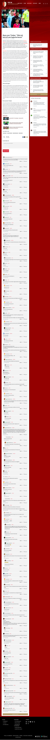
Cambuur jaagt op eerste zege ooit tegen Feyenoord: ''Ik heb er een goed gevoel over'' (38, 74)
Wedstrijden (29, 3)
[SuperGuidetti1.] (4, 307)
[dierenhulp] (4, 291)
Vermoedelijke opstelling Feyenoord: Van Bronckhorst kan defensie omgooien (38, 81)
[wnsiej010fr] (4, 548)
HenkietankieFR (7, 596)
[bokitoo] (4, 382)
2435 (46, 60)
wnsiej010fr (8, 548)
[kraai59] (4, 217)
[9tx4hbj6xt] (4, 512)
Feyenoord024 (7, 184)
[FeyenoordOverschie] (4, 157)
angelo (6, 471)
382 (46, 73)
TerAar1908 (8, 175)
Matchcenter (20, 3)
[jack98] (4, 313)
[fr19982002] (4, 333)
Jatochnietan (7, 200)
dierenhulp (7, 291)
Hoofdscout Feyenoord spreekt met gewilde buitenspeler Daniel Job (38, 90)
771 (46, 89)
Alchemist (35, 122)
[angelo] (4, 471)
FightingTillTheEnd (8, 678)
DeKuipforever (9, 359)
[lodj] (4, 448)
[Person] (47, 3)
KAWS (7, 573)
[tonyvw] (5, 532)
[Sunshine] (4, 163)
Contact (5, 722)
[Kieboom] (4, 344)
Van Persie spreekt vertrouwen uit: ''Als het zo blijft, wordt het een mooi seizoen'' (38, 86)
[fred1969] (4, 169)
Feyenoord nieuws (16, 735)
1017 (46, 85)
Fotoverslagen (18, 721)
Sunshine (7, 163)
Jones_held (9, 607)
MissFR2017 (7, 228)
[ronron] (4, 370)
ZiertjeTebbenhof (9, 602)
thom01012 (8, 554)
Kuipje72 (6, 233)
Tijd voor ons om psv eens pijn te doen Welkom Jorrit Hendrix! (39, 110)
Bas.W (6, 263)
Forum (25, 3)
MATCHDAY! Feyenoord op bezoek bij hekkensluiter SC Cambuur (37, 45)
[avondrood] (4, 285)
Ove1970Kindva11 (36, 115)
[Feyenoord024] (4, 184)
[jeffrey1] (4, 476)
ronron (7, 370)
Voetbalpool (35, 3)
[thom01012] (4, 554)
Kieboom (6, 344)
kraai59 (7, 217)
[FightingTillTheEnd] (4, 679)
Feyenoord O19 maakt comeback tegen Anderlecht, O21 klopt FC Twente (38, 52)
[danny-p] (4, 252)
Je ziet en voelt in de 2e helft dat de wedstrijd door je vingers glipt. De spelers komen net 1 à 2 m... (40, 117)
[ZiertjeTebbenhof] (4, 602)
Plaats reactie (5, 150)
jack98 (6, 313)
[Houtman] (4, 189)
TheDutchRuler (7, 498)
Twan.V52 (6, 651)
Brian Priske (25, 43)
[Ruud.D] (4, 274)
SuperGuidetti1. (9, 307)
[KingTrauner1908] (4, 673)
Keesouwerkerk (8, 257)
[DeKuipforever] (4, 359)
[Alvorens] (4, 247)
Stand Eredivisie (18, 727)
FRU (7, 645)
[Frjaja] (4, 280)
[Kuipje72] (4, 234)
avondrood (7, 285)
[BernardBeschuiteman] (4, 685)
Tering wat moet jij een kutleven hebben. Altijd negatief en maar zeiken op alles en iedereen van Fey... (40, 132)
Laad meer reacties (15, 714)
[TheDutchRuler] (4, 437)
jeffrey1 (6, 476)
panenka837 (9, 411)
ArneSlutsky (7, 633)
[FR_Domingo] (4, 505)
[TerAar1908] (4, 175)
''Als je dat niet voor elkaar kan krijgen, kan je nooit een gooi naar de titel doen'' (38, 65)
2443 (46, 80)
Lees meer (39, 94)
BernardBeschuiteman (9, 685)
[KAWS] (4, 573)
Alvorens (6, 246)
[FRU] (5, 645)
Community (40, 3)
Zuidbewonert (8, 240)
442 (46, 64)
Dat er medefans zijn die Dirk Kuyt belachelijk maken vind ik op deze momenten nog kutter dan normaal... (39, 103)
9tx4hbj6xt (8, 512)
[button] (45, 3)
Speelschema (17, 722)
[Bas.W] (4, 263)
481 (46, 69)
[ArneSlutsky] (4, 633)
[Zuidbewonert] (4, 240)
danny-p (6, 252)
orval (6, 591)
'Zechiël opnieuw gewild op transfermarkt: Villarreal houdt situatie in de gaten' (38, 70)
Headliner (21, 735)
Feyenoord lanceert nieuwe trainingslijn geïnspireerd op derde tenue (37, 61)
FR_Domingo (7, 505)
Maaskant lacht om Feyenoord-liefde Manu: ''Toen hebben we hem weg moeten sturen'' (38, 56)
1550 (46, 51)
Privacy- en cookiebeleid (8, 735)
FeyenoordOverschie (8, 157)
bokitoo (7, 382)
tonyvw (7, 532)
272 (46, 55)
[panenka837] (4, 328)
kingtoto (8, 465)
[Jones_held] (4, 607)
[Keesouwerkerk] (4, 258)
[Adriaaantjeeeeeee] (4, 195)
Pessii (34, 108)
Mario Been (4, 50)
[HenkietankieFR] (4, 596)
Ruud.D (6, 274)
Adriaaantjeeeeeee (8, 195)
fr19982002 (7, 333)
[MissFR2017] (4, 228)
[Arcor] (4, 339)
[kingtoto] (4, 465)
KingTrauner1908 (9, 673)
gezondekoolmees (8, 222)
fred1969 (6, 169)
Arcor (7, 339)
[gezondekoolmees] (4, 223)
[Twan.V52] (4, 651)
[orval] (4, 591)
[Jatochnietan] (4, 200)
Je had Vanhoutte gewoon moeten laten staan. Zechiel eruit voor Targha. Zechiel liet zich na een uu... (39, 124)
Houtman (6, 189)
